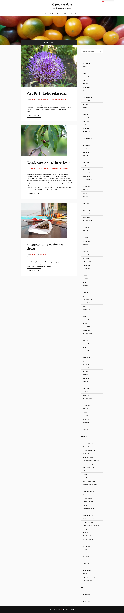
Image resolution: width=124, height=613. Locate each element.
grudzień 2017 (86, 395)
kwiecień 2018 (86, 385)
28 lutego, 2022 (43, 99)
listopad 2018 (86, 364)
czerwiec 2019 (86, 344)
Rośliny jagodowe (87, 529)
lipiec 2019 (85, 340)
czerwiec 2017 (86, 412)
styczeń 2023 (86, 210)
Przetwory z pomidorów (89, 522)
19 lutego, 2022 (43, 168)
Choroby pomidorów (88, 443)
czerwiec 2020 (86, 309)
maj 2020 (85, 313)
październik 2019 (87, 333)
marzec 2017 (86, 422)
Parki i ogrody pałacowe (89, 508)
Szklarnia (85, 549)
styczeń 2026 (86, 87)
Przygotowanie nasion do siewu (45, 246)
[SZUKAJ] (101, 51)
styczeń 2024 (86, 169)
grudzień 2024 (86, 131)
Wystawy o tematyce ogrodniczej (91, 577)
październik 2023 (87, 179)
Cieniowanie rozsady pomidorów (91, 453)
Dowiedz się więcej (33, 115)
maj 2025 (85, 114)
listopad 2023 (86, 176)
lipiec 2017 (85, 409)
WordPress (57, 609)
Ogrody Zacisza (62, 4)
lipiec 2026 (85, 66)
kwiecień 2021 (86, 282)
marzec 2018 (86, 388)
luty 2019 (85, 354)
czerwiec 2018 (86, 378)
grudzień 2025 (86, 90)
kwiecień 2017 (86, 419)
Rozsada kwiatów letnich (89, 535)
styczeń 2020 (86, 326)
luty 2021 (85, 289)
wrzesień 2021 (86, 265)
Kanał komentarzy (87, 597)
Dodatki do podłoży (88, 457)
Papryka (85, 505)
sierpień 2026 (86, 63)
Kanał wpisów (86, 594)
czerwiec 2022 (86, 234)
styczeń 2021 (86, 292)
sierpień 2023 (86, 186)
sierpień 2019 (86, 337)
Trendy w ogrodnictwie (59, 99)
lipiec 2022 (85, 230)
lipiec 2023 (85, 189)
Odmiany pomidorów (88, 491)
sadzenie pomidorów (88, 542)
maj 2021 (85, 278)
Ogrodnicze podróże (88, 494)
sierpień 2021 (86, 268)
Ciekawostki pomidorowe (89, 450)
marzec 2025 (86, 121)
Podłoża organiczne (88, 515)
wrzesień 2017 (86, 402)
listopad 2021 (86, 258)
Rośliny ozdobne (87, 532)
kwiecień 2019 (86, 347)
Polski (105, 1)
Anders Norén (71, 609)
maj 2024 (85, 155)
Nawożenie (86, 477)
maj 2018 (85, 381)
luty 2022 (85, 248)
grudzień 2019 (86, 330)
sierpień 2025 (86, 104)
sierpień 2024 (86, 145)
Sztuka (84, 553)
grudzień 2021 (86, 254)
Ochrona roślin (87, 488)
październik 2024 (87, 138)
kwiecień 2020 (86, 316)
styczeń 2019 (86, 357)
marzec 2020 (86, 319)
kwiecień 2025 (86, 118)
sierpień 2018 (86, 371)
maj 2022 (85, 237)
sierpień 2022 (86, 227)
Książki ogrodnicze (87, 470)
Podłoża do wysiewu (88, 512)
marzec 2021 (86, 285)
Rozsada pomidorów (88, 539)
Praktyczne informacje (88, 518)
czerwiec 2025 (86, 111)
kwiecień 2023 (86, 200)
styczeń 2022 (86, 251)
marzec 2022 (86, 244)
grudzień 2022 (86, 213)
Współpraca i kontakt (74, 13)
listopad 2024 (86, 135)
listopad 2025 (86, 94)
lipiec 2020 (85, 306)
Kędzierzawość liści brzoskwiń (48, 162)
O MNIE (47, 13)
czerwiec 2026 (86, 70)
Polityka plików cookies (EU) (59, 13)
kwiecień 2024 (86, 159)
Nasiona (85, 474)
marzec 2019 (86, 350)
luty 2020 (85, 323)
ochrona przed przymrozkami (90, 484)
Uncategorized (86, 563)
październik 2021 (87, 261)
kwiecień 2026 (86, 76)
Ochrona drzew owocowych (60, 168)
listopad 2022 (86, 217)
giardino (32, 99)
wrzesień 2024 (86, 142)
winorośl (85, 573)
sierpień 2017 (86, 405)
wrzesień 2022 (86, 224)
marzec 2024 (86, 162)
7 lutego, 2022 (43, 254)
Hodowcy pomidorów (88, 467)
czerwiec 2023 (86, 193)
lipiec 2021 (85, 272)
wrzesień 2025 (86, 100)
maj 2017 (85, 415)
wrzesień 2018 (86, 367)
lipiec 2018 (85, 374)
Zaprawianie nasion (56, 256)
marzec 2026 (86, 80)
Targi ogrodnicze (87, 556)
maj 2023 (85, 196)
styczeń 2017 (86, 429)
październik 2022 (87, 220)
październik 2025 (87, 97)
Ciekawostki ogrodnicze (89, 446)
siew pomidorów (87, 546)
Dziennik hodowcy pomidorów (90, 464)
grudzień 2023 (86, 172)
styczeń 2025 (86, 128)
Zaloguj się (85, 591)
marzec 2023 (86, 203)
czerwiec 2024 (86, 152)
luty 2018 (85, 391)
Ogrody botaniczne (88, 498)
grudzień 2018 (86, 361)
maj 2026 (85, 73)
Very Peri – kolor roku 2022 (47, 93)
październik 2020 (87, 299)
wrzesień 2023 (86, 183)
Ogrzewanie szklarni (88, 501)
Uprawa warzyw (87, 570)
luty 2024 (85, 165)
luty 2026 (85, 83)
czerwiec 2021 (86, 275)
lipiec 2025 (85, 107)
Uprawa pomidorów (88, 566)
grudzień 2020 (86, 296)
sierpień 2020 (86, 302)
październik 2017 (87, 398)
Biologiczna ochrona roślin (89, 440)
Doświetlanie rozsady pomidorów (91, 460)
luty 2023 (85, 207)
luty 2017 (85, 426)
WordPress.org (87, 601)
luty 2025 (85, 124)
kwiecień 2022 (86, 241)
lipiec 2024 (85, 148)
